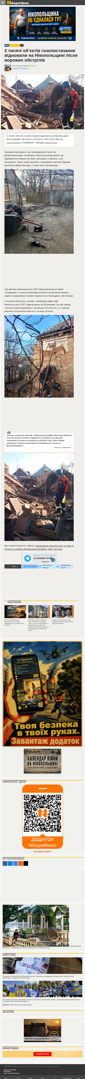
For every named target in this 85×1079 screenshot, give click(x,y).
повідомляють (14, 142)
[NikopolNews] (39, 558)
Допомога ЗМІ (31, 1066)
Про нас (47, 1066)
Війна (14, 45)
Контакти (40, 1066)
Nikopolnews (51, 142)
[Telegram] (10, 863)
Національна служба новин (20, 1005)
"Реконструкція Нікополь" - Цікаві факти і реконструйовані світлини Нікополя (42, 947)
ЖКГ (18, 45)
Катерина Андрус (22, 66)
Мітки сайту (55, 1066)
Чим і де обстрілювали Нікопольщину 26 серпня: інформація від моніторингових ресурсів (14, 622)
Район (7, 45)
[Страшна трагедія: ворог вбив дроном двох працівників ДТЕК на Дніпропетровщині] (63, 617)
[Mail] (25, 863)
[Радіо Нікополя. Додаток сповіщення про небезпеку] (42, 694)
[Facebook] (5, 863)
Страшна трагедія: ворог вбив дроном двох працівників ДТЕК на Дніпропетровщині (62, 621)
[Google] (15, 863)
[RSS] (20, 863)
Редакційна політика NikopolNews (15, 1066)
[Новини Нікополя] (18, 4)
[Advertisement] (39, 272)
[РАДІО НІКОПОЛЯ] (42, 761)
